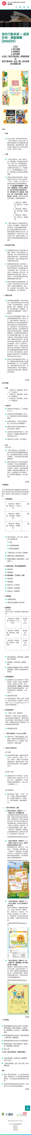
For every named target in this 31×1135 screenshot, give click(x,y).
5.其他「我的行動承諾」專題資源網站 (15, 57)
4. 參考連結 (15, 54)
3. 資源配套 (15, 51)
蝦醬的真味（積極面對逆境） (16, 556)
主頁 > (15, 14)
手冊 (10, 542)
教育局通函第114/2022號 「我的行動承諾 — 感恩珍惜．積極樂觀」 (16, 1036)
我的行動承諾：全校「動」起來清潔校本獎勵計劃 (15, 62)
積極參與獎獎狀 (14, 549)
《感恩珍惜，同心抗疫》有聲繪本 (17, 553)
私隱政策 (15, 1128)
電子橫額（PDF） (25, 621)
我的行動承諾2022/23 (15, 21)
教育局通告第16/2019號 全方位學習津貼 (16, 1041)
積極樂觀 (10, 572)
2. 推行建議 (15, 49)
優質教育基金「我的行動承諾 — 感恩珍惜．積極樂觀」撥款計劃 (16, 1045)
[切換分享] (16, 7)
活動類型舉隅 (11, 599)
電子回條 (14, 696)
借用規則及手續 (12, 728)
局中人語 (6, 1049)
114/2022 (23, 837)
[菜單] (28, 7)
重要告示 (15, 1126)
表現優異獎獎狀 (14, 545)
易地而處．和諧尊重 (13, 588)
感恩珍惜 (10, 569)
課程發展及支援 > (15, 16)
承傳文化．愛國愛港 (13, 591)
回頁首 (27, 380)
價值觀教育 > (15, 19)
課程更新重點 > (15, 18)
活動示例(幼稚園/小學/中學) (16, 602)
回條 (8, 696)
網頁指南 (15, 1130)
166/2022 (24, 923)
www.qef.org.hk (16, 356)
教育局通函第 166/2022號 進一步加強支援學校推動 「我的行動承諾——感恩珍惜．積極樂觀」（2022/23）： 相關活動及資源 (16, 1029)
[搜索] (24, 7)
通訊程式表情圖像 (12, 667)
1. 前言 (15, 46)
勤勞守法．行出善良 (13, 585)
